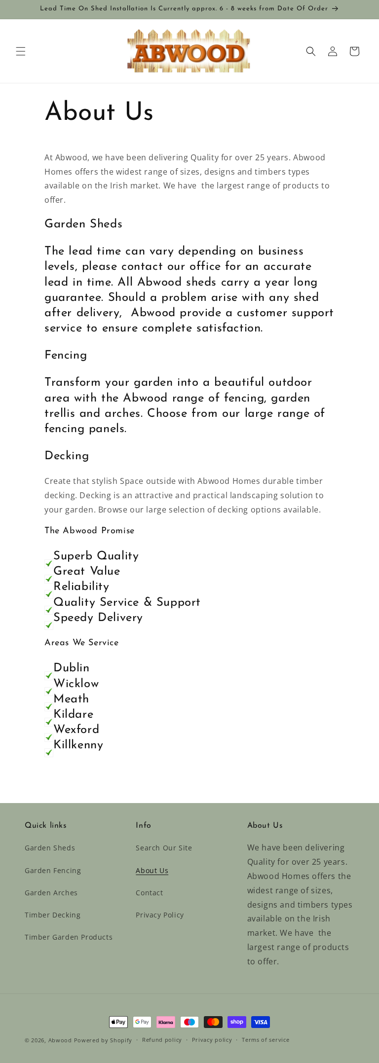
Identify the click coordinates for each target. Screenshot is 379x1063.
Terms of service (265, 1039)
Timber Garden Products (69, 937)
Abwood (60, 1040)
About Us (152, 870)
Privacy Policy (160, 914)
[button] (21, 51)
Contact (149, 892)
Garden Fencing (53, 870)
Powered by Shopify (103, 1040)
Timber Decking (52, 914)
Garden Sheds (50, 847)
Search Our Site (164, 847)
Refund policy (162, 1039)
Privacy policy (212, 1039)
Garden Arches (51, 892)
